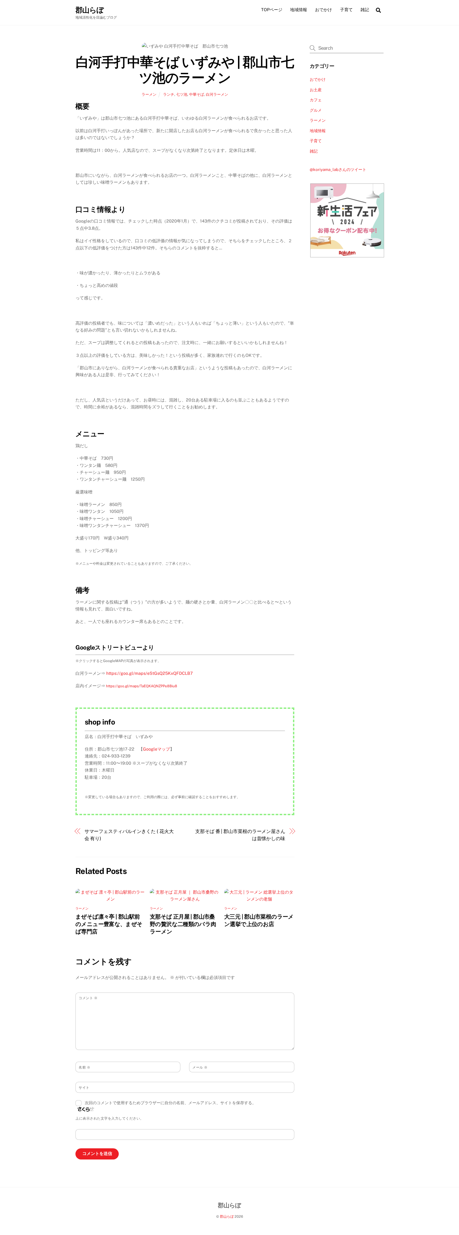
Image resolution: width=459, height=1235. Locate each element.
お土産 (316, 89)
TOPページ (271, 9)
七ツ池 (181, 94)
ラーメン (149, 94)
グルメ (316, 110)
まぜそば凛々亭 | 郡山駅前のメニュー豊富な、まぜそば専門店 (109, 924)
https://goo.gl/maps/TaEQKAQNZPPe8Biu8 (141, 686)
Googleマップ (156, 749)
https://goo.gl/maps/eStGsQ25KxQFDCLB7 (149, 673)
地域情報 (298, 9)
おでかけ (323, 9)
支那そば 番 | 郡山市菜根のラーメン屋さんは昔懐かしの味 (240, 834)
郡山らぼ (227, 1217)
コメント (88, 998)
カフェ (316, 100)
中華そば (196, 94)
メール (200, 1067)
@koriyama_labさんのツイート (338, 169)
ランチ (168, 94)
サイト (84, 1088)
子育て (346, 9)
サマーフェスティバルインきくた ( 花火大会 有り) (129, 834)
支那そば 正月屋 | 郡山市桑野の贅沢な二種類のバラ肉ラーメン (183, 924)
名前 (84, 1067)
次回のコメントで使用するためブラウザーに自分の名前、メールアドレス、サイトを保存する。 (170, 1102)
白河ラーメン (217, 94)
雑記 (364, 9)
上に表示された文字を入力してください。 (109, 1118)
